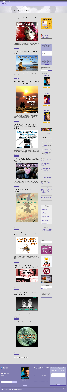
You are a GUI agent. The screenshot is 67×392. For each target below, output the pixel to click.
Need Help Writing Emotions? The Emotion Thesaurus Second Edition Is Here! (26, 126)
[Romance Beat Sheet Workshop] (46, 28)
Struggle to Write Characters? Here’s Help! (26, 19)
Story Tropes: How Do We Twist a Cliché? (25, 52)
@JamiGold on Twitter (5, 367)
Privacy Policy (48, 62)
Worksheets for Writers (63, 388)
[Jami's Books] (46, 130)
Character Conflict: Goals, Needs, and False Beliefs (25, 294)
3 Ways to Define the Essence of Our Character (26, 160)
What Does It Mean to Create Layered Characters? (24, 323)
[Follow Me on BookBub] (4, 1)
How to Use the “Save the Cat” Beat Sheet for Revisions (41, 381)
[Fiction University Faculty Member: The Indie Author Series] (46, 274)
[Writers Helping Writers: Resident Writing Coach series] (46, 282)
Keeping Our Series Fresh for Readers (39, 372)
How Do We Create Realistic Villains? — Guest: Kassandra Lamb (26, 266)
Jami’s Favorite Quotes (46, 292)
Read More (16, 48)
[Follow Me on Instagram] (8, 1)
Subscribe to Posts (16, 1)
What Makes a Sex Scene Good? (38, 368)
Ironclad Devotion (46, 93)
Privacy (59, 388)
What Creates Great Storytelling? (45, 163)
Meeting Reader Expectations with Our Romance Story (41, 367)
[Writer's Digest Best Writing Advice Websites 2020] (46, 266)
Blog (54, 388)
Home (48, 388)
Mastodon (1, 0)
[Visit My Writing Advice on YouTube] (9, 1)
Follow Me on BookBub (45, 35)
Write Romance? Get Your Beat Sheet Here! (40, 375)
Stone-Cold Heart (46, 75)
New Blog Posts (53, 378)
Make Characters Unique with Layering (24, 190)
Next (26, 357)
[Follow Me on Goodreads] (3, 1)
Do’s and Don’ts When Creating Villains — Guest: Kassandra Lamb (26, 234)
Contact (53, 388)
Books (50, 388)
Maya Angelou (45, 295)
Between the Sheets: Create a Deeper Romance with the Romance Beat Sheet (47, 230)
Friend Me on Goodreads (45, 34)
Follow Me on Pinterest (45, 36)
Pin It (15, 76)
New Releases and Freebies (55, 379)
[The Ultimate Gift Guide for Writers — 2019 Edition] (46, 253)
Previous (16, 357)
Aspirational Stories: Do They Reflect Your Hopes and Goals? (27, 83)
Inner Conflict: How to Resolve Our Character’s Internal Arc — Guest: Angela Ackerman (46, 175)
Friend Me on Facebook (5, 368)
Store (56, 388)
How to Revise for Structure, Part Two (46, 199)
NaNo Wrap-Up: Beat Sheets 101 (45, 196)
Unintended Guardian (46, 110)
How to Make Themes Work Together (46, 168)
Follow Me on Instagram (45, 37)
